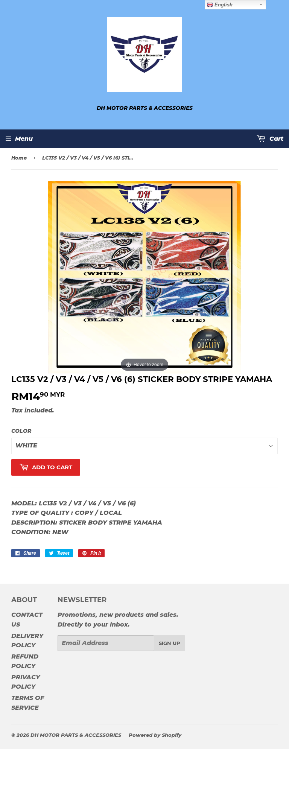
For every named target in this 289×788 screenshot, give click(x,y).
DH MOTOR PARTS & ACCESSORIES (75, 735)
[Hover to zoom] (144, 277)
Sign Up (169, 643)
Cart (275, 138)
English (223, 5)
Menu (24, 138)
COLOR (21, 430)
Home (19, 158)
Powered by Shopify (155, 735)
